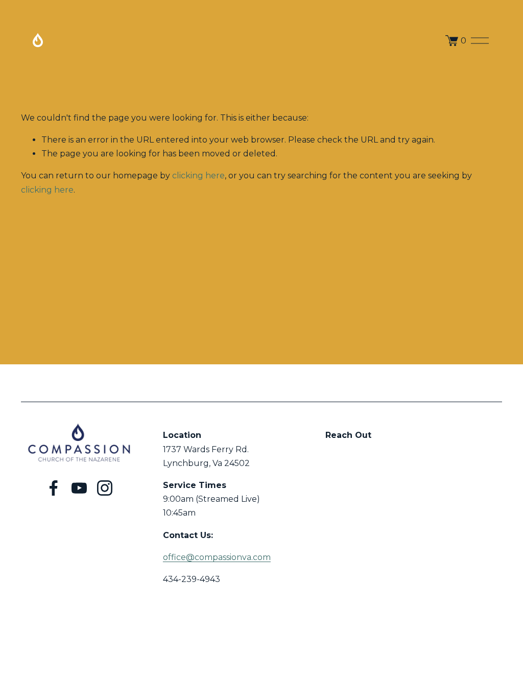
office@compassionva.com (217, 557)
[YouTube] (79, 488)
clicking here (198, 175)
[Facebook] (53, 488)
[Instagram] (105, 488)
